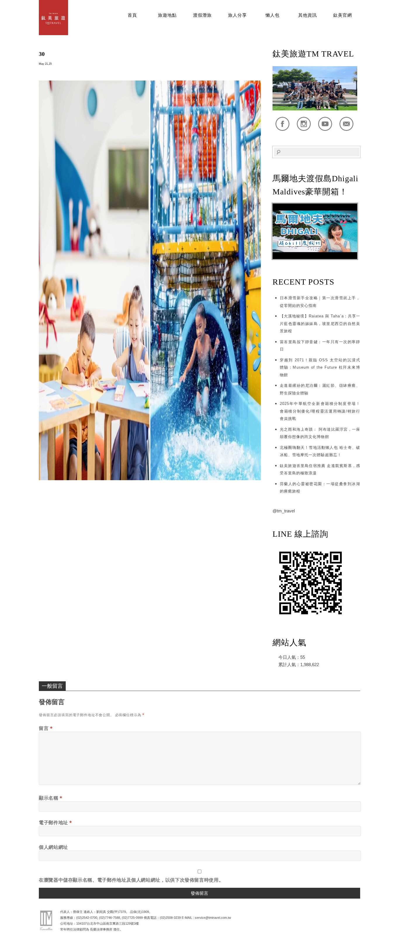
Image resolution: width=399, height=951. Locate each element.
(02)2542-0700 (86, 917)
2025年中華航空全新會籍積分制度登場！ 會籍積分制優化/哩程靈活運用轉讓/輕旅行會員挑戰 (320, 411)
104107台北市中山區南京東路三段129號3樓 (107, 923)
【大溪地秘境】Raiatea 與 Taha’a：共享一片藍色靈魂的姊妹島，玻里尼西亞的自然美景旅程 (320, 323)
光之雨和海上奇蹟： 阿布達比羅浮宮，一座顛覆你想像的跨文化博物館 (320, 433)
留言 (46, 728)
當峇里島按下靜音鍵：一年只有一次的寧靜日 (320, 346)
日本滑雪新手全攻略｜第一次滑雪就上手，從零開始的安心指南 (320, 302)
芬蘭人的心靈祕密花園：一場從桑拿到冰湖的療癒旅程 (320, 488)
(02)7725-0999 (132, 917)
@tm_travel (284, 510)
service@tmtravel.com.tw (213, 917)
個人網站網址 (53, 847)
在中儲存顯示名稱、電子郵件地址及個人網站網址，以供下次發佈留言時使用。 (131, 880)
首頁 (132, 15)
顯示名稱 (51, 798)
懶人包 (273, 15)
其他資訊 (307, 15)
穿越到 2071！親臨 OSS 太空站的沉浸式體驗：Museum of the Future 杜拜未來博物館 (320, 367)
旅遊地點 (167, 15)
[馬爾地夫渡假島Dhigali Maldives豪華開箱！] (315, 258)
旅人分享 (237, 15)
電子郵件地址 (55, 822)
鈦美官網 (342, 15)
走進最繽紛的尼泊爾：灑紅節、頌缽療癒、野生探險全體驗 (320, 389)
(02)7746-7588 (109, 917)
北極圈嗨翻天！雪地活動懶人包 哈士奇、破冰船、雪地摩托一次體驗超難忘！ (320, 451)
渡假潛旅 (202, 15)
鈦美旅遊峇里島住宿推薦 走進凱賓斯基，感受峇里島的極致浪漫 (320, 469)
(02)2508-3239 (170, 917)
